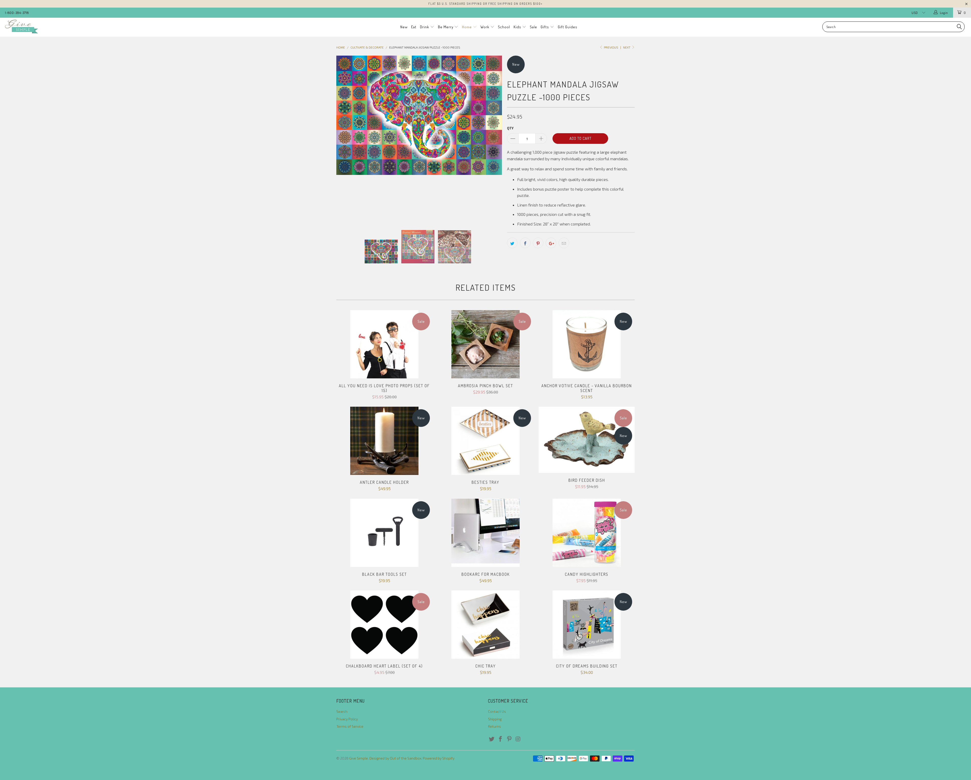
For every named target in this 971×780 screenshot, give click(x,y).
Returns (494, 726)
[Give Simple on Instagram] (518, 739)
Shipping (495, 719)
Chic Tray (485, 624)
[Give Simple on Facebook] (500, 739)
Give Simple (358, 758)
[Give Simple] (80, 26)
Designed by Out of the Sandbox (395, 758)
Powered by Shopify (438, 758)
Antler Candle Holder (384, 441)
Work (485, 27)
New (404, 27)
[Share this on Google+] (551, 243)
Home (467, 27)
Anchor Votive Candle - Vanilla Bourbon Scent (587, 344)
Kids (518, 27)
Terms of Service (349, 726)
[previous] (345, 139)
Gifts (545, 27)
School (504, 27)
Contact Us (497, 711)
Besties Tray (485, 441)
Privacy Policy (347, 719)
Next (627, 47)
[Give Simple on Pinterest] (509, 739)
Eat (413, 27)
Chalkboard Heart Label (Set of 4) (384, 624)
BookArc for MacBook (485, 533)
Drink (425, 27)
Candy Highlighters (587, 533)
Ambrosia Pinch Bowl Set (485, 344)
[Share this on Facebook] (525, 243)
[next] (493, 139)
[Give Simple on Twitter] (492, 739)
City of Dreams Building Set (587, 624)
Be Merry (446, 27)
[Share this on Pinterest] (538, 243)
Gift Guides (567, 27)
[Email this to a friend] (564, 243)
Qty (510, 128)
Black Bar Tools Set (384, 533)
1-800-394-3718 (17, 13)
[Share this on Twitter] (512, 243)
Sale (533, 27)
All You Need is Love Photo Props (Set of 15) (384, 344)
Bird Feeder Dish (587, 440)
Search (341, 711)
